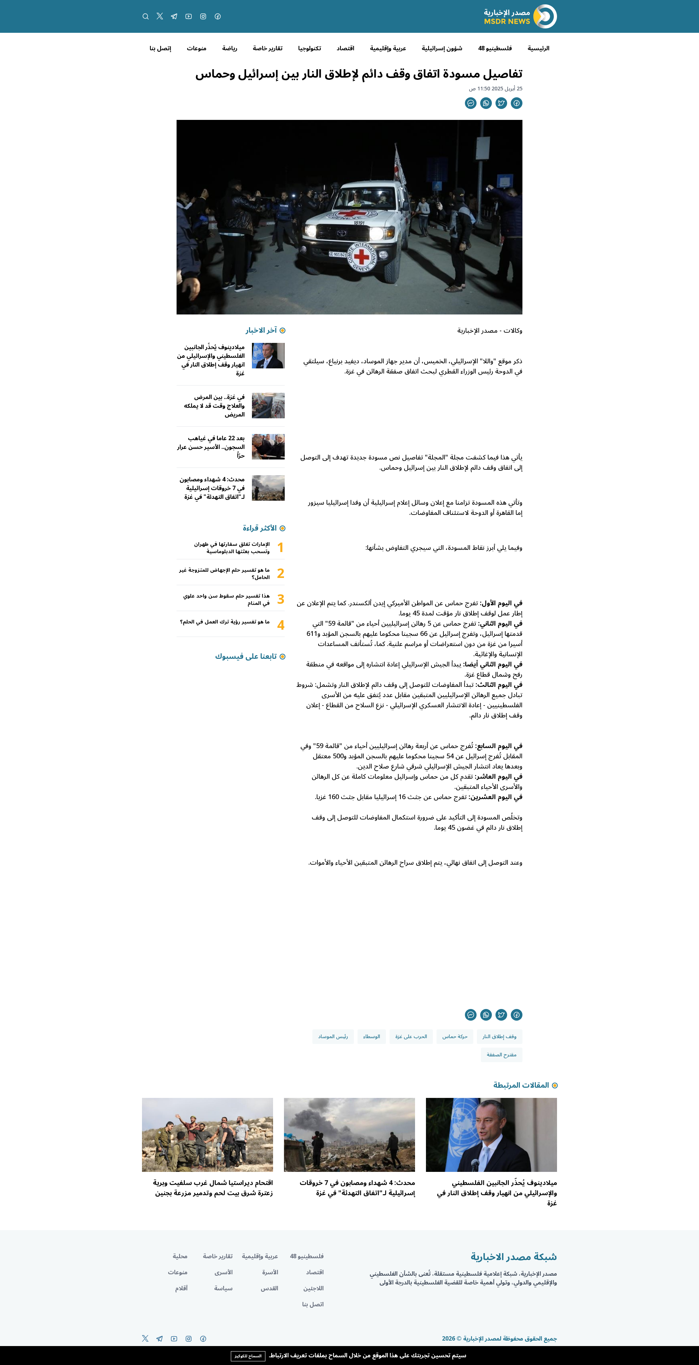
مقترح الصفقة (502, 1054)
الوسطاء (371, 1036)
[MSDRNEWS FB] (217, 16)
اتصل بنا (313, 1304)
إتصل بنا (160, 48)
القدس (269, 1288)
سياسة (223, 1288)
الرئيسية (538, 48)
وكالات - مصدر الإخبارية (489, 330)
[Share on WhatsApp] (486, 103)
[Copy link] (471, 103)
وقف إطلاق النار (500, 1036)
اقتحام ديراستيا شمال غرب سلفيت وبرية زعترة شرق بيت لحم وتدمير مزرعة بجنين (213, 1188)
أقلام (181, 1288)
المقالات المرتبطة (521, 1085)
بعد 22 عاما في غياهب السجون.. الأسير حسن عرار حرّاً (211, 447)
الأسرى (223, 1272)
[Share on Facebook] (516, 103)
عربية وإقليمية (388, 48)
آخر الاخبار (261, 330)
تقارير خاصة (268, 48)
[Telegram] (174, 16)
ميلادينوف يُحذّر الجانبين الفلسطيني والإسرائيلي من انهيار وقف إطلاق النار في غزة (211, 360)
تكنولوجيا (309, 48)
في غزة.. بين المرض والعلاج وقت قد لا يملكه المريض (214, 406)
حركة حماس (454, 1036)
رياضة (229, 48)
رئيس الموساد (333, 1036)
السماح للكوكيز (248, 1356)
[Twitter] (160, 16)
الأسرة (270, 1272)
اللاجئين (313, 1288)
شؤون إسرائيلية (442, 48)
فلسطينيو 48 (495, 48)
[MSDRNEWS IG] (203, 16)
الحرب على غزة (411, 1036)
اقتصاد (345, 48)
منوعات (196, 48)
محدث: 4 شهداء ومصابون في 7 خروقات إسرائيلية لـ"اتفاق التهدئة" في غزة (212, 488)
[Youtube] (188, 16)
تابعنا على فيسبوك (246, 657)
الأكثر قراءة (260, 528)
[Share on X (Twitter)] (501, 103)
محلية (180, 1256)
